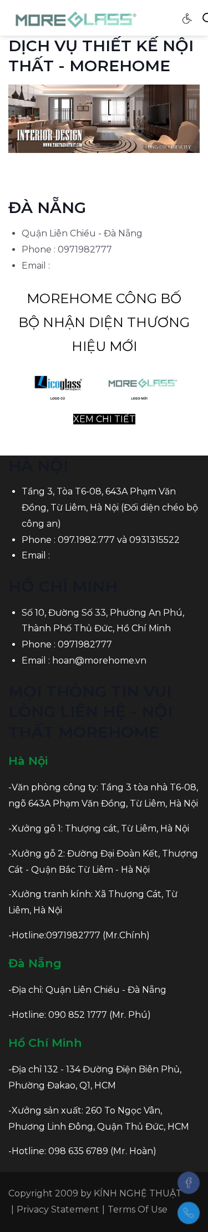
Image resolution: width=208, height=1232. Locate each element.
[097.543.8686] (188, 1213)
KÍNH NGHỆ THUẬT (138, 1193)
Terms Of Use (138, 1209)
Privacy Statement (58, 1209)
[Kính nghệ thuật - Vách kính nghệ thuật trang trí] (76, 17)
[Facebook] (188, 1182)
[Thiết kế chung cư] (104, 118)
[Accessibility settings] (187, 17)
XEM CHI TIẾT (104, 419)
